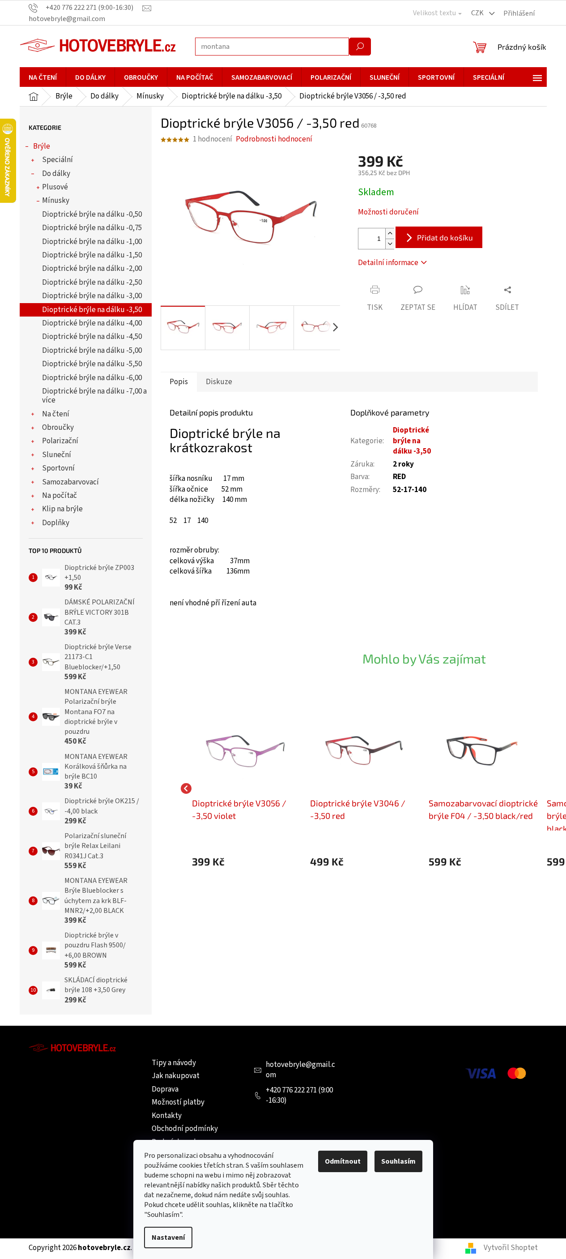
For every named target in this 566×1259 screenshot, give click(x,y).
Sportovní (58, 468)
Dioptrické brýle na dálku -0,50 (92, 214)
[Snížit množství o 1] (389, 244)
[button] (247, 861)
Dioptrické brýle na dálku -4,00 (92, 323)
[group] (246, 788)
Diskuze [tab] (219, 382)
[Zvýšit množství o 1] (389, 233)
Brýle (41, 146)
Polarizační (60, 441)
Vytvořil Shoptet (511, 1247)
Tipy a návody (174, 1063)
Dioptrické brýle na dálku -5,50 (92, 364)
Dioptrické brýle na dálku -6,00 (92, 378)
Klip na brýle (62, 509)
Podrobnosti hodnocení (274, 139)
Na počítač (59, 495)
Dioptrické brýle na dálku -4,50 (92, 336)
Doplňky (55, 523)
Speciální (57, 159)
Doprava (165, 1089)
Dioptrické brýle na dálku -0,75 (92, 228)
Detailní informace (388, 262)
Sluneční (56, 455)
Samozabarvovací (70, 482)
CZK (478, 13)
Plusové (55, 187)
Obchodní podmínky (185, 1128)
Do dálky (56, 173)
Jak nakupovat (176, 1076)
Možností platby (178, 1102)
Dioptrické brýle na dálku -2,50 (92, 282)
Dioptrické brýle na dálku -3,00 (92, 296)
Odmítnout (343, 1161)
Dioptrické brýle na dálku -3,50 (92, 309)
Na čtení (55, 414)
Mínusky (55, 200)
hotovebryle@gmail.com (300, 1070)
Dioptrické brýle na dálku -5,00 (92, 350)
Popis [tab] (179, 382)
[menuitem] (43, 77)
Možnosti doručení (388, 212)
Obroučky (58, 427)
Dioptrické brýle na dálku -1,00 (92, 241)
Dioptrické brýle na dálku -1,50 (92, 255)
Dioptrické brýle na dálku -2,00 (92, 268)
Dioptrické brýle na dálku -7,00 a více (94, 396)
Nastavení (168, 1237)
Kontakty (167, 1115)
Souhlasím (398, 1161)
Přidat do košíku (445, 237)
